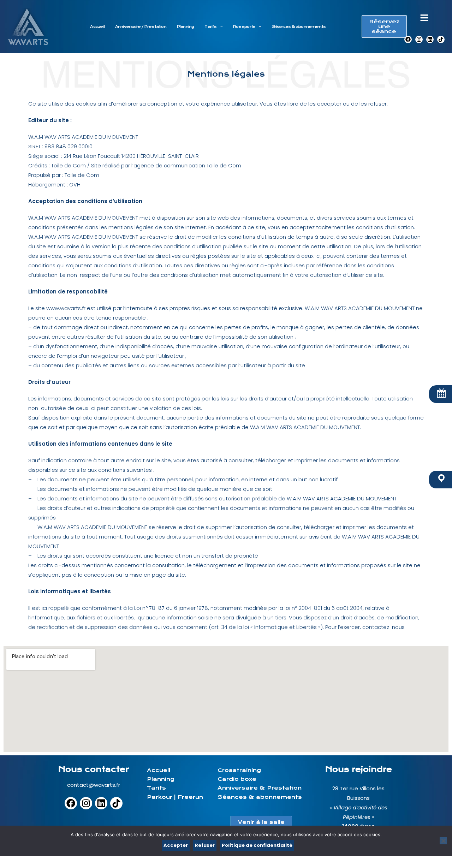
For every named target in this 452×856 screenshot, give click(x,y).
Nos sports (244, 26)
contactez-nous (383, 627)
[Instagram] (419, 39)
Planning (185, 26)
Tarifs (210, 26)
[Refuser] (443, 840)
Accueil (97, 26)
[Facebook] (408, 39)
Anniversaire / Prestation (140, 26)
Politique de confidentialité (257, 845)
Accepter (175, 845)
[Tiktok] (441, 39)
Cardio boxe (237, 779)
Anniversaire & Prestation (260, 788)
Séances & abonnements (299, 26)
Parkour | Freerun (175, 797)
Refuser (205, 845)
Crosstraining (239, 770)
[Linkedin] (430, 39)
